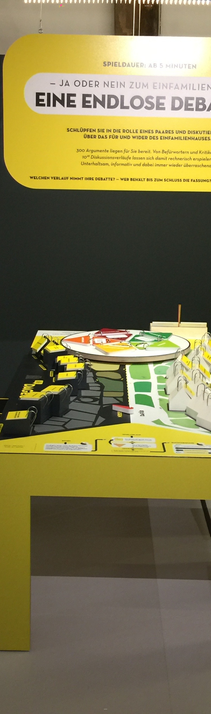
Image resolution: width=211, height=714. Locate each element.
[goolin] (61, 6)
